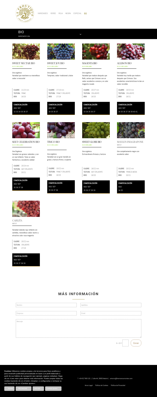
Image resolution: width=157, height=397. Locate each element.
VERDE (53, 13)
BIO (85, 13)
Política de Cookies (101, 385)
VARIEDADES (43, 13)
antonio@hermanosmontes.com (121, 378)
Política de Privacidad (118, 385)
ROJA (61, 13)
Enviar (136, 343)
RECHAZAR (22, 389)
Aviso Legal (89, 385)
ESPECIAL (77, 13)
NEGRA (68, 13)
